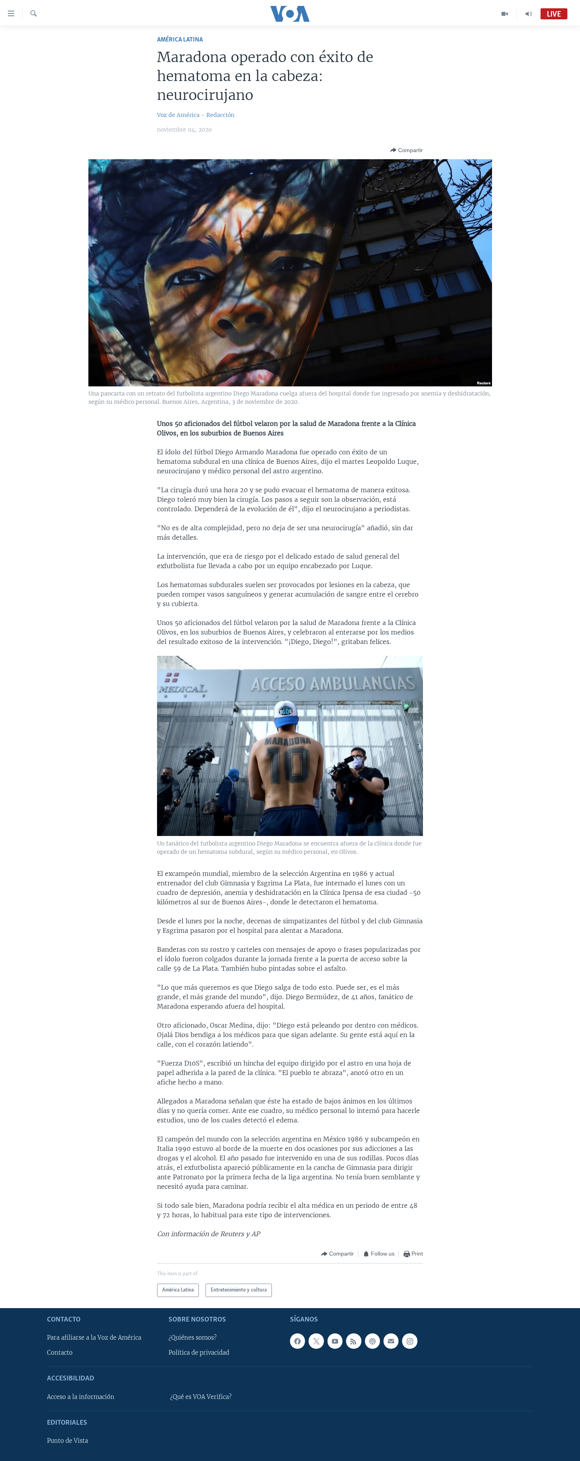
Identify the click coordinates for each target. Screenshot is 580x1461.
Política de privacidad (198, 1353)
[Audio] (529, 14)
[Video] (505, 14)
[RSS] (353, 1341)
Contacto (60, 1353)
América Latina (180, 39)
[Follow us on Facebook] (297, 1341)
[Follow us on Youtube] (334, 1341)
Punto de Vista (67, 1441)
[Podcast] (372, 1341)
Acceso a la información (80, 1397)
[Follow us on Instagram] (409, 1341)
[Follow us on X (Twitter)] (316, 1341)
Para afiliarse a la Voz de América (94, 1338)
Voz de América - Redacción (195, 115)
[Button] (406, 150)
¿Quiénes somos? (192, 1338)
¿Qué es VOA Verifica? (201, 1397)
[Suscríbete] (391, 1341)
